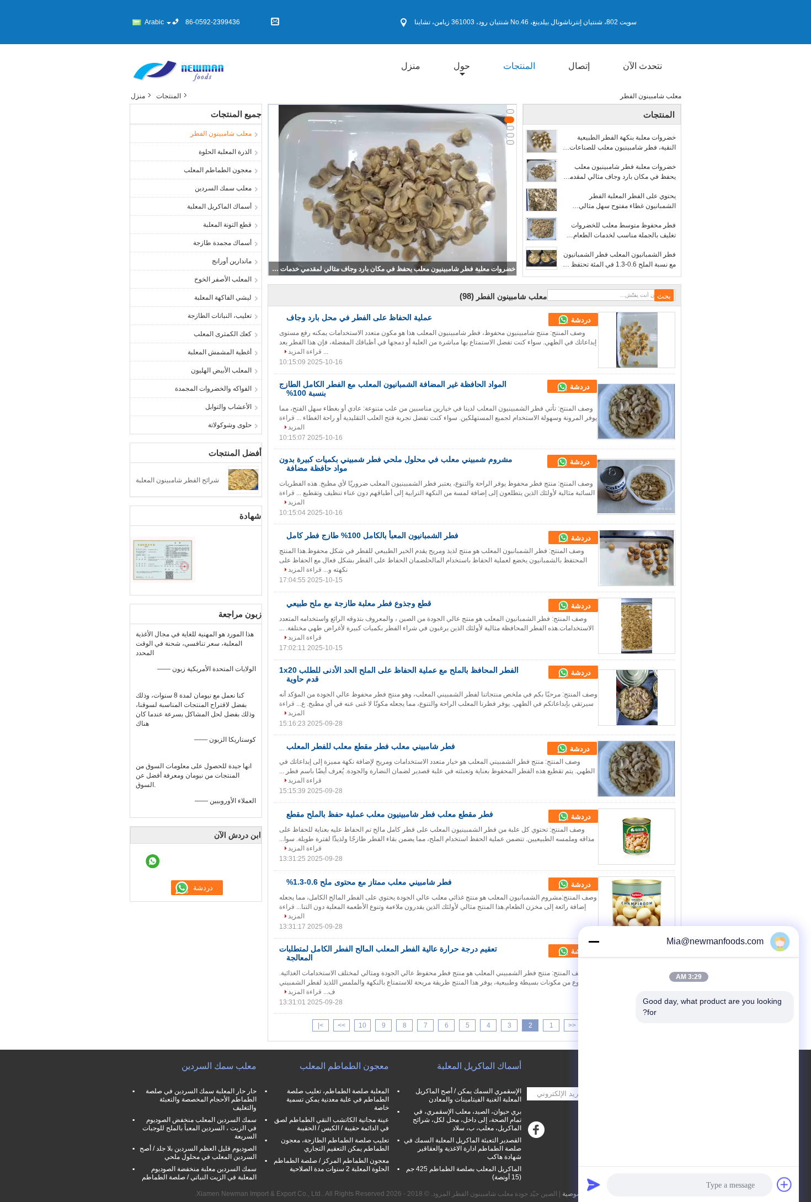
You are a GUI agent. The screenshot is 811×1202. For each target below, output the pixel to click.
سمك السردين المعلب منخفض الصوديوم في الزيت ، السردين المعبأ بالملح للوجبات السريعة (199, 1128)
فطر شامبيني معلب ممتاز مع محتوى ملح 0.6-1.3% (369, 881)
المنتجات (519, 66)
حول (461, 66)
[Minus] (593, 941)
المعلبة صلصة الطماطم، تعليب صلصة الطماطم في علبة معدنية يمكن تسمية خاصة (337, 1099)
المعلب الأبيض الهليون (221, 370)
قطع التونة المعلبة (227, 224)
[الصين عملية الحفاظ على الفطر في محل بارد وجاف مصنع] (636, 340)
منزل (410, 66)
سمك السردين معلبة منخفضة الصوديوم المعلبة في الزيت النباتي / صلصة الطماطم (199, 1173)
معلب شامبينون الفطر (221, 133)
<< (572, 1025)
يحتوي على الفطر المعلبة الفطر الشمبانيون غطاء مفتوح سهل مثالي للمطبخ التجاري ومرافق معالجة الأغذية (623, 201)
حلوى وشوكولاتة (230, 425)
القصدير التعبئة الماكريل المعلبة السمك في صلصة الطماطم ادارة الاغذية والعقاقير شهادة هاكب (462, 1148)
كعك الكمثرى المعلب (223, 334)
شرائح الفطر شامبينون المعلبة (177, 480)
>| (320, 1025)
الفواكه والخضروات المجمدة (213, 388)
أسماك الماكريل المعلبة (219, 206)
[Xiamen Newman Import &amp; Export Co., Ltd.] (178, 66)
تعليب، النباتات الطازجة (220, 316)
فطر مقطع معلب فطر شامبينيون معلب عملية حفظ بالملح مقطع (389, 814)
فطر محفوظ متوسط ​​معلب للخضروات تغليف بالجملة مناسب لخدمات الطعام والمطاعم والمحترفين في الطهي (623, 230)
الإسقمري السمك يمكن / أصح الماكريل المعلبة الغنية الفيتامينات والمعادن (468, 1095)
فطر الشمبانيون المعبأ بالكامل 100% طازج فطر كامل (372, 535)
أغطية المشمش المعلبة (220, 352)
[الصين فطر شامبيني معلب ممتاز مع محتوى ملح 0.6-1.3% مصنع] (636, 904)
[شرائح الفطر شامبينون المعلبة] (243, 479)
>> (341, 1025)
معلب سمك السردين (223, 188)
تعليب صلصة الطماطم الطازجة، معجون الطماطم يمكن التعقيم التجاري (335, 1144)
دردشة (580, 320)
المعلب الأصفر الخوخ (223, 279)
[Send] (593, 1184)
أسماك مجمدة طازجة (222, 243)
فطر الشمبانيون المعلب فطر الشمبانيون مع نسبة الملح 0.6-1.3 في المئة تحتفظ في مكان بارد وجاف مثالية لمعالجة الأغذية (618, 260)
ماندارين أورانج (232, 261)
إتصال (579, 66)
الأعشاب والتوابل (228, 407)
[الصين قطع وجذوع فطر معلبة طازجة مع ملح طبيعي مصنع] (636, 626)
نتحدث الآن (642, 66)
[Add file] (784, 1184)
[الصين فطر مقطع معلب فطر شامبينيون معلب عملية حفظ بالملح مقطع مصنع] (636, 837)
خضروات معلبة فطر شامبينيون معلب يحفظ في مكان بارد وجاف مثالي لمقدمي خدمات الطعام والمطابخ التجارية (393, 269)
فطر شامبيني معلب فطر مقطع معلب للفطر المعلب (370, 746)
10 (362, 1025)
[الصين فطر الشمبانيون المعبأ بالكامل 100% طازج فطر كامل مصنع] (636, 558)
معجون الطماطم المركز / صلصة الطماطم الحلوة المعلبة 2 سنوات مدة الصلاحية (331, 1165)
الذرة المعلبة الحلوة (225, 152)
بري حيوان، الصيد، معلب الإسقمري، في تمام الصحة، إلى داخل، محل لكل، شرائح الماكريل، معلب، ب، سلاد (467, 1120)
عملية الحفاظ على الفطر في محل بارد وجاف (359, 317)
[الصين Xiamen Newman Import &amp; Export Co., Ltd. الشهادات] (163, 559)
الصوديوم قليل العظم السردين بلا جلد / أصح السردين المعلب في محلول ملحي (198, 1153)
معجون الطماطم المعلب (218, 170)
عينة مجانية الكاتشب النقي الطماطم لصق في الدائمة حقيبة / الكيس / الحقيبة (331, 1124)
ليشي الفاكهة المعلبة (223, 297)
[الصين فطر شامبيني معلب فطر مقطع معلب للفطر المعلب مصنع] (636, 769)
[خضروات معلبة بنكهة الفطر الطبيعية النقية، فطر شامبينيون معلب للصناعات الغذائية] (541, 141)
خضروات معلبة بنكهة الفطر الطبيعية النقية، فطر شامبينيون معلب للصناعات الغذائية (622, 143)
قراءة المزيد (305, 351)
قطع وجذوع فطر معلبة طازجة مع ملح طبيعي (358, 603)
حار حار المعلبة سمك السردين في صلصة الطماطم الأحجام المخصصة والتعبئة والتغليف (201, 1099)
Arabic (154, 22)
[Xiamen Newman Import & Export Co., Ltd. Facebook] (538, 1132)
